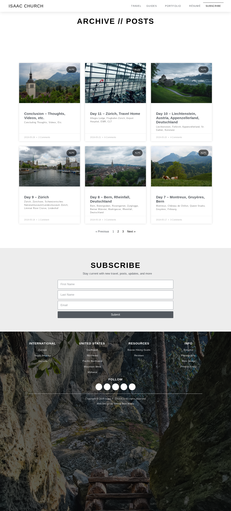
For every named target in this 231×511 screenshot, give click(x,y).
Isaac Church (26, 6)
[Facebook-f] (124, 386)
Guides (151, 6)
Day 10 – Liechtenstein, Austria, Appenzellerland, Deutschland (177, 118)
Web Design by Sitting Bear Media (115, 403)
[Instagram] (99, 386)
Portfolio (173, 6)
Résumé (195, 6)
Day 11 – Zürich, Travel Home (115, 114)
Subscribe (213, 6)
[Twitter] (115, 386)
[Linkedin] (107, 386)
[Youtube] (132, 386)
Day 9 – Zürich (36, 197)
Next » (131, 231)
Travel (136, 6)
